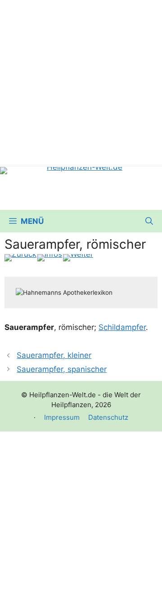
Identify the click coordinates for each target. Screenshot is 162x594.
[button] (149, 221)
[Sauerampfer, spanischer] (78, 257)
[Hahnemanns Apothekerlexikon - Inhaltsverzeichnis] (49, 257)
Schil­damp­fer (122, 327)
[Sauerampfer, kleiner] (20, 257)
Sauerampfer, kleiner (54, 355)
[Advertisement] (81, 81)
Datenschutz (108, 417)
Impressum (62, 417)
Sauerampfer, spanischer (62, 369)
